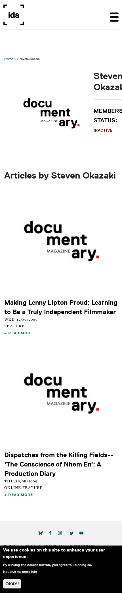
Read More (20, 332)
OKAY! (12, 583)
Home (8, 58)
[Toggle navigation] (114, 15)
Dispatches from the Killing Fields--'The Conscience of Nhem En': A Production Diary (58, 464)
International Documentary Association (13, 15)
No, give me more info (20, 571)
